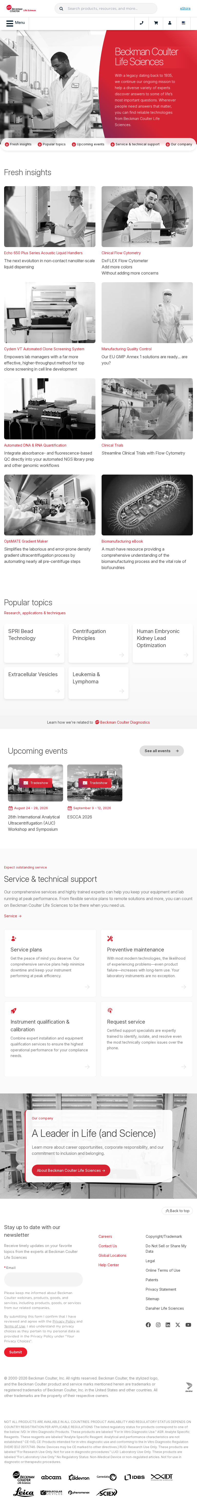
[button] (61, 8)
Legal (150, 1261)
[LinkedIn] (168, 1324)
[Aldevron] (79, 1477)
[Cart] (156, 23)
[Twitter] (177, 1324)
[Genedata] (106, 1477)
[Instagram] (158, 1324)
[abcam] (51, 1477)
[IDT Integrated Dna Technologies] (162, 1477)
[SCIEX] (106, 1492)
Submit (15, 1352)
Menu (20, 22)
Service (13, 916)
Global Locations (112, 1255)
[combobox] (106, 8)
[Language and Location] (184, 23)
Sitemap (152, 1299)
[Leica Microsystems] (23, 1492)
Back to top (180, 1211)
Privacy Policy (64, 1321)
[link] (35, 798)
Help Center (108, 1265)
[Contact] (142, 23)
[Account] (169, 23)
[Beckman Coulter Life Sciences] (21, 8)
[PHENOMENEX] (79, 1492)
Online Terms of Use (163, 1270)
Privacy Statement (161, 1289)
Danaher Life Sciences (165, 1308)
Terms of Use (14, 1326)
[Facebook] (148, 1324)
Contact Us (107, 1246)
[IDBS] (134, 1477)
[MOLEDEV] (51, 1493)
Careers (105, 1236)
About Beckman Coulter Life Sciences (71, 1170)
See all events (162, 751)
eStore (185, 8)
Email (10, 1268)
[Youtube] (188, 1324)
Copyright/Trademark (164, 1236)
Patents (152, 1280)
